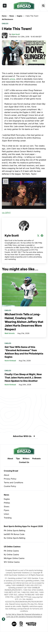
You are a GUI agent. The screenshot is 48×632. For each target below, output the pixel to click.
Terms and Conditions (13, 482)
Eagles (5, 23)
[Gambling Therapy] (31, 624)
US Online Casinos (12, 546)
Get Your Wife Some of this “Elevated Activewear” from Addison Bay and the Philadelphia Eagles (24, 352)
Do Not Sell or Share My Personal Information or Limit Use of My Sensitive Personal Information (24, 615)
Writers (26, 458)
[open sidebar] (5, 5)
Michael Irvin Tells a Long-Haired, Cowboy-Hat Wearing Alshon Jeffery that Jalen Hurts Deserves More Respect (24, 322)
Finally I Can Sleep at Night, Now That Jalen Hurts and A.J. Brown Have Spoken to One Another (23, 377)
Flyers (6, 510)
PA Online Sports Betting (14, 530)
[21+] (14, 624)
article (12, 79)
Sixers (6, 506)
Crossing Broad (11, 471)
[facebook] (42, 235)
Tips (18, 458)
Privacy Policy (10, 479)
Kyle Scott (16, 34)
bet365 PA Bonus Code (14, 534)
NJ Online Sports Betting (14, 538)
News (6, 495)
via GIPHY (6, 212)
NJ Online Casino (11, 554)
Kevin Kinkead (10, 361)
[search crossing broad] (43, 5)
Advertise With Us (22, 436)
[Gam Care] (21, 624)
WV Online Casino (12, 562)
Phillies (7, 503)
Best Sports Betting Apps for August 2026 (23, 526)
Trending (8, 518)
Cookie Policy (10, 486)
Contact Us (24, 462)
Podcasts (36, 458)
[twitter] (38, 235)
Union (6, 514)
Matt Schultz (10, 333)
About (10, 458)
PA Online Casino (11, 551)
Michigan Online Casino (14, 558)
